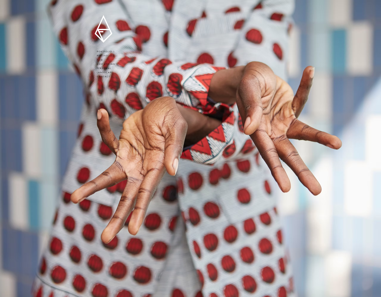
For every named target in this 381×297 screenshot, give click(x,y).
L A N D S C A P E (105, 72)
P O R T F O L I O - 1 (105, 51)
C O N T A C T (103, 76)
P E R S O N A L (104, 68)
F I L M (100, 60)
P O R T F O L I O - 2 (105, 55)
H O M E (100, 47)
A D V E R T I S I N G (106, 64)
